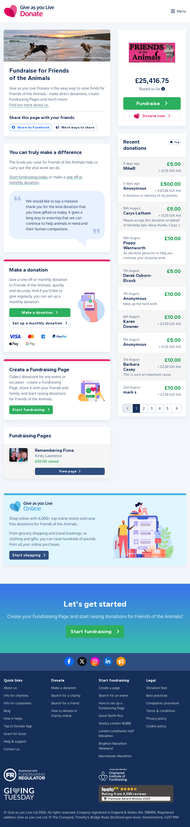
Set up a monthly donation (37, 323)
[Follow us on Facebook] (69, 664)
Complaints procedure (162, 703)
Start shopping (26, 555)
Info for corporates (18, 703)
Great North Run (111, 716)
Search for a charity (65, 695)
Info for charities (16, 695)
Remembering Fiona (54, 450)
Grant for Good (15, 734)
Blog (7, 711)
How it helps (13, 718)
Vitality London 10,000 (115, 723)
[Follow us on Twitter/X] (82, 664)
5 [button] (167, 408)
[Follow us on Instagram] (95, 664)
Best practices (157, 695)
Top (177, 142)
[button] (163, 89)
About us (10, 688)
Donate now (153, 116)
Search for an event (113, 695)
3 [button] (152, 408)
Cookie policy (156, 726)
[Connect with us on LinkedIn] (108, 664)
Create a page (109, 688)
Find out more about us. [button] (29, 105)
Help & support (15, 741)
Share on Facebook (33, 127)
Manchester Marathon (115, 756)
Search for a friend (65, 703)
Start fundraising (28, 409)
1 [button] (138, 408)
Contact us (12, 749)
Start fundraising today (28, 177)
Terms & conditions (160, 711)
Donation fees (156, 688)
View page (68, 471)
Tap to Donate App (18, 726)
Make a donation (37, 312)
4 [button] (159, 408)
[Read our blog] (121, 664)
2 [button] (144, 408)
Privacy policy (156, 718)
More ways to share (78, 127)
